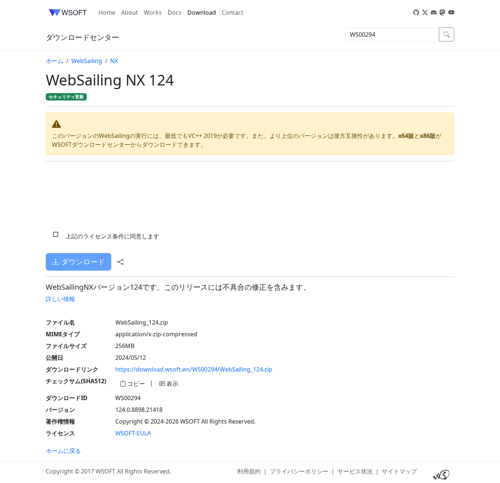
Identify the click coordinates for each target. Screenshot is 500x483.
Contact (232, 12)
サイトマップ (399, 471)
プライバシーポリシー (299, 471)
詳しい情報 (60, 299)
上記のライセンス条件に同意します (112, 236)
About (129, 12)
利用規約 (249, 471)
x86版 (428, 136)
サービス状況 (355, 471)
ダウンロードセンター (82, 37)
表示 (171, 384)
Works (153, 12)
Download (201, 12)
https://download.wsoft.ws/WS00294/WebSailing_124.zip (193, 369)
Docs (175, 12)
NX (114, 61)
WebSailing (86, 61)
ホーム (54, 61)
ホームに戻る (63, 451)
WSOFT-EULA (133, 433)
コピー (135, 384)
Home (106, 12)
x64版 (406, 136)
